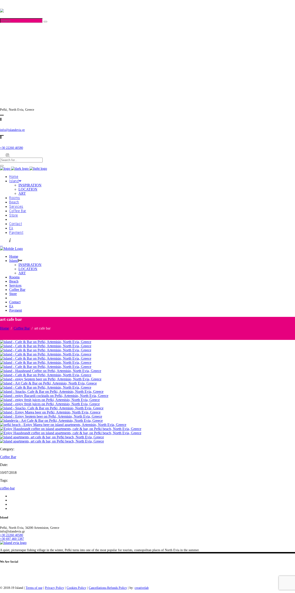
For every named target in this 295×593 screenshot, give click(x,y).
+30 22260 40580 (11, 51)
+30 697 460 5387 (12, 55)
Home (4, 328)
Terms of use (34, 588)
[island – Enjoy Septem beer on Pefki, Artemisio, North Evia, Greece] (51, 416)
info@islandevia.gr (12, 130)
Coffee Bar (22, 328)
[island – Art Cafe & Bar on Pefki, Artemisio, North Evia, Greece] (48, 383)
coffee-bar (7, 488)
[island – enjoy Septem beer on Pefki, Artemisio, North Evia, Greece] (50, 379)
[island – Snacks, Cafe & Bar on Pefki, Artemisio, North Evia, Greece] (51, 391)
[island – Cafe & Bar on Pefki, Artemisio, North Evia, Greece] (45, 342)
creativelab (142, 588)
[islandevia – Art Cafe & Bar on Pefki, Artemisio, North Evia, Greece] (51, 420)
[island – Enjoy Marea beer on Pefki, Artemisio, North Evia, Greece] (50, 412)
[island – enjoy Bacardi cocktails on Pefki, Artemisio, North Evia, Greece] (54, 396)
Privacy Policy (54, 588)
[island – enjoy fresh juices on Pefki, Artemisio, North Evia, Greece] (50, 400)
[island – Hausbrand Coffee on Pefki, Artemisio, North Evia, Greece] (50, 371)
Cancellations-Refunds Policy (108, 588)
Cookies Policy (76, 588)
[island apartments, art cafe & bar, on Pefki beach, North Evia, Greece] (52, 437)
